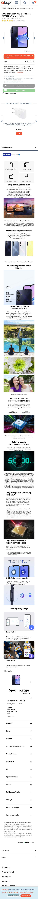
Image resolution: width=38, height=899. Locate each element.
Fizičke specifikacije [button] (13, 792)
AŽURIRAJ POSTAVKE (13, 896)
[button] (17, 38)
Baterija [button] (9, 800)
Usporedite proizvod (10, 93)
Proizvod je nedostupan (20, 86)
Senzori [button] (8, 784)
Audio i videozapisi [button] (12, 807)
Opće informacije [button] (12, 777)
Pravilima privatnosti (7, 892)
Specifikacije (5, 850)
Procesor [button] (9, 723)
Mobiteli (13, 7)
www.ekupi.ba (5, 889)
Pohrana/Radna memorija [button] (15, 746)
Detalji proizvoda (7, 147)
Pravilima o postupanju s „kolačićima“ (23, 892)
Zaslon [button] (8, 731)
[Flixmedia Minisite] (11, 155)
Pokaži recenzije (21, 20)
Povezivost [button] (10, 761)
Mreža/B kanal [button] (11, 754)
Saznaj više (20, 72)
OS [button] (7, 769)
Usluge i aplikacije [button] (12, 815)
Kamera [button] (9, 739)
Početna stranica (5, 7)
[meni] (16, 2)
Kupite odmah (20, 90)
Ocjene (4, 857)
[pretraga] (25, 2)
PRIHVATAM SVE (26, 896)
